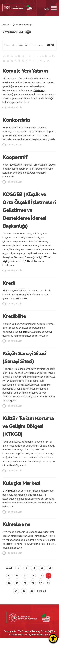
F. (26, 56)
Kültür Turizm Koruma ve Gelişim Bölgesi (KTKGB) (28, 426)
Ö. (12, 61)
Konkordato (16, 119)
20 (25, 583)
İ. (40, 56)
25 (24, 590)
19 (17, 583)
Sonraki (41, 590)
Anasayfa (7, 24)
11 (50, 568)
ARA (50, 45)
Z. (48, 61)
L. (50, 56)
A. (4, 56)
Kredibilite (14, 316)
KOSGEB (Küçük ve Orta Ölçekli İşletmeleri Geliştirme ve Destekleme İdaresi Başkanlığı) (28, 210)
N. (4, 61)
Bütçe (28, 261)
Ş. (27, 61)
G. (30, 56)
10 (42, 568)
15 (32, 575)
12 (9, 575)
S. (23, 61)
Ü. (38, 61)
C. (12, 56)
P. (16, 61)
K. (46, 56)
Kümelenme (16, 524)
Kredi (8, 282)
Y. (45, 61)
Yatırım (39, 90)
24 (16, 590)
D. (19, 56)
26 (31, 590)
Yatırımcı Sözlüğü (24, 24)
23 (48, 583)
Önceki (9, 568)
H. (34, 56)
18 (9, 583)
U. (34, 61)
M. (53, 56)
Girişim (7, 491)
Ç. (15, 56)
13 (17, 575)
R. (19, 61)
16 (40, 575)
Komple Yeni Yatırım (25, 70)
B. (8, 56)
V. (41, 61)
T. (30, 61)
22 (40, 583)
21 (32, 583)
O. (8, 61)
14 (25, 575)
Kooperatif (14, 157)
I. (37, 56)
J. (43, 56)
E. (23, 56)
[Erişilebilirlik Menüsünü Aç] (53, 638)
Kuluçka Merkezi (21, 483)
